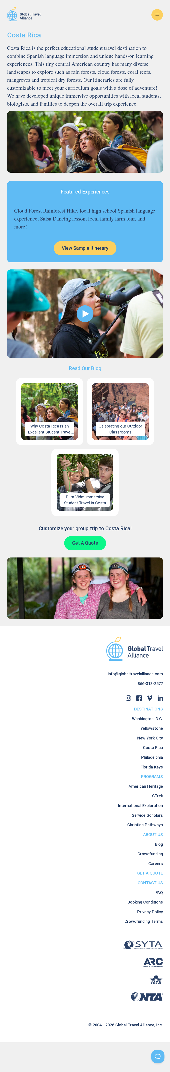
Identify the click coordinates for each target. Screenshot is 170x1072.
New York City (150, 738)
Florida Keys (152, 767)
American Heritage (146, 786)
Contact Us (150, 882)
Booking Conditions (145, 902)
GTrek (157, 795)
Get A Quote (85, 543)
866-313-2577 (150, 683)
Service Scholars (147, 815)
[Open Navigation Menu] (157, 15)
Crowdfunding (150, 853)
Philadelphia (152, 757)
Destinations (148, 709)
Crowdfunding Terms (143, 921)
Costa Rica (153, 747)
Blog (159, 844)
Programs (152, 776)
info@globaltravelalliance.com (135, 673)
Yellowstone (152, 728)
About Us (153, 834)
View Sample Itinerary (85, 248)
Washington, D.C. (147, 718)
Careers (155, 863)
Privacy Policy (150, 911)
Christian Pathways (145, 824)
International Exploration (140, 805)
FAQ (159, 892)
